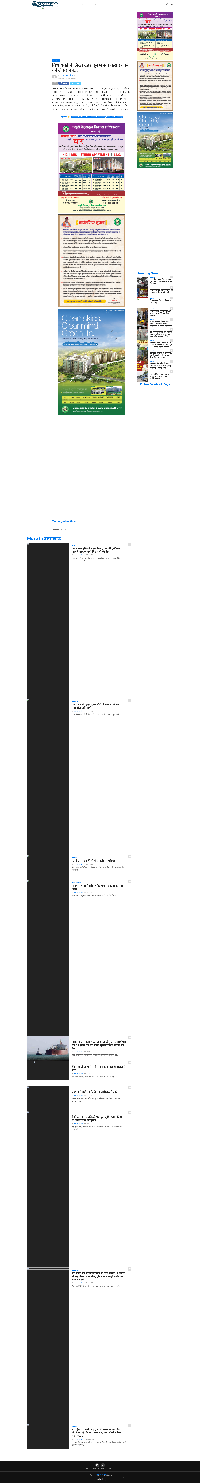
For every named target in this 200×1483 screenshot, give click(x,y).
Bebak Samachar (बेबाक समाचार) (102, 1474)
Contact (111, 1468)
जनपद (72, 4)
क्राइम (97, 4)
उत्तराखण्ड (64, 4)
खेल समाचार (89, 4)
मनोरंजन (103, 4)
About (88, 1468)
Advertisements (99, 1468)
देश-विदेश (80, 4)
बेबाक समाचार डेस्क (67, 75)
